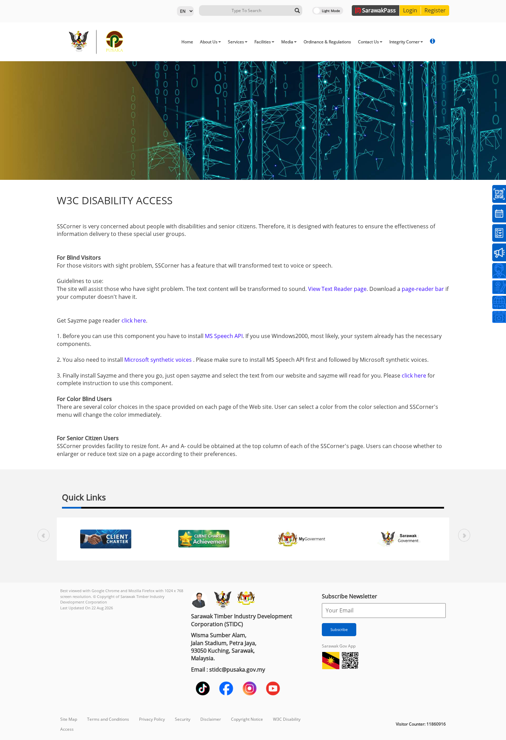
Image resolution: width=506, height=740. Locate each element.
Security (182, 719)
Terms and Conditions (108, 719)
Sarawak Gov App (339, 646)
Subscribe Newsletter (349, 596)
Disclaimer (210, 719)
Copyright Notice (247, 719)
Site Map (68, 719)
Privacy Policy (152, 719)
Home (187, 42)
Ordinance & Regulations (327, 42)
